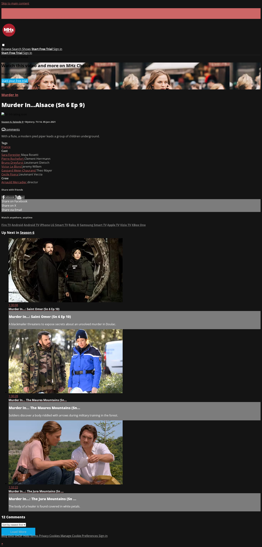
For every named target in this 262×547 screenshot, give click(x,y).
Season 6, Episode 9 (12, 121)
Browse (6, 49)
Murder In (9, 95)
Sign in (57, 49)
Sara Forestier (11, 155)
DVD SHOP (15, 536)
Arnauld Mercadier (14, 182)
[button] (3, 45)
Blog (4, 536)
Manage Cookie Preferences (80, 536)
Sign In (27, 53)
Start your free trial (15, 81)
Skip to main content (15, 3)
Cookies (55, 536)
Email (21, 197)
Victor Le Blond (11, 166)
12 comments (10, 129)
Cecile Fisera (10, 174)
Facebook (8, 197)
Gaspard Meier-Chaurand (18, 170)
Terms (34, 536)
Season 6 (27, 232)
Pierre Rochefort (12, 159)
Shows (26, 49)
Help (26, 536)
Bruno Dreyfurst (12, 163)
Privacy (44, 536)
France (6, 147)
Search (17, 49)
